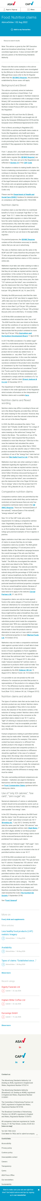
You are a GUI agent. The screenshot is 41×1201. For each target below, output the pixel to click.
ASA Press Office (8, 1175)
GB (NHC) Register (19, 78)
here (27, 395)
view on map (7, 1126)
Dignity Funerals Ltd (11, 987)
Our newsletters (7, 1180)
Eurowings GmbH (10, 1013)
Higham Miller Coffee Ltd (13, 1000)
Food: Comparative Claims (14, 785)
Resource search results (12, 41)
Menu (32, 9)
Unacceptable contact (9, 1157)
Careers (4, 1162)
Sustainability (6, 1184)
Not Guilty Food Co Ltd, (18, 457)
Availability (7, 947)
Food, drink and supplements (13, 919)
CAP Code (28, 163)
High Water (33, 828)
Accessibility (6, 1143)
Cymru (4, 1171)
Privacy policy (7, 1148)
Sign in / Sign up (11, 9)
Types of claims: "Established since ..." (19, 960)
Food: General (11, 900)
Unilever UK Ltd (25, 670)
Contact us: (6, 1074)
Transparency (6, 1166)
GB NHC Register (28, 157)
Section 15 (14, 163)
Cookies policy (7, 1153)
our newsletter (20, 1195)
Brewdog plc (7, 823)
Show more (6, 973)
